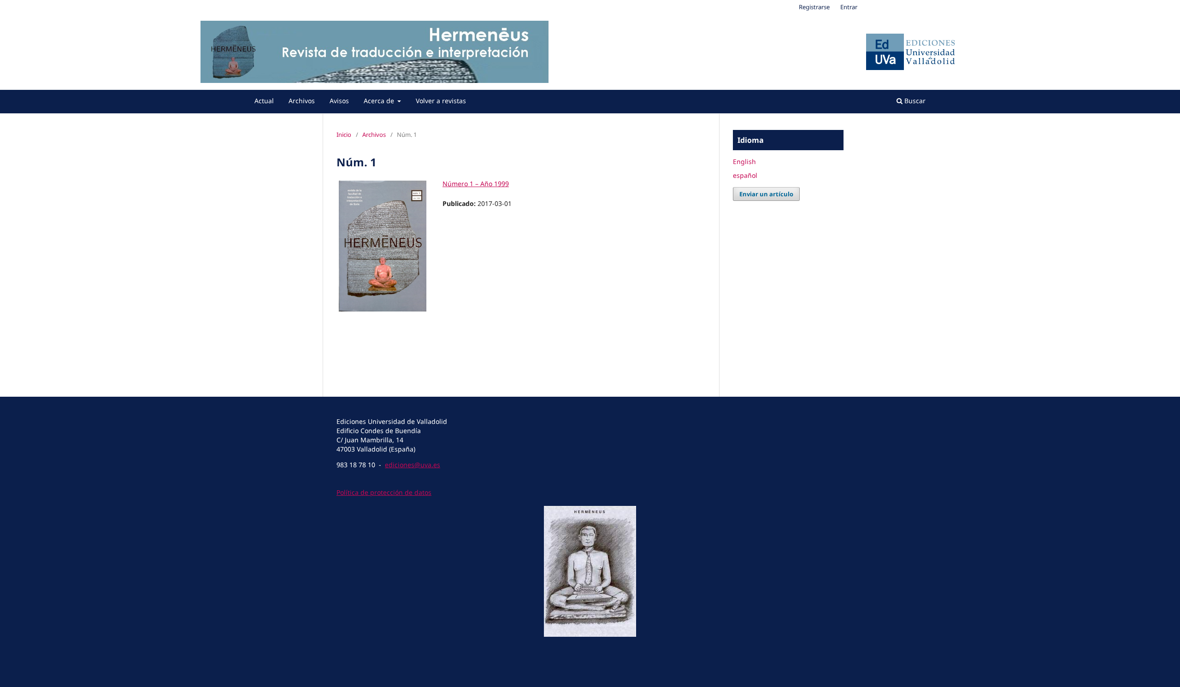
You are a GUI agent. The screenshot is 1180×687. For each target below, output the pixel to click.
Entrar (848, 7)
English (744, 161)
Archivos (302, 100)
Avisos (339, 100)
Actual (264, 100)
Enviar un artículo (766, 194)
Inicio (343, 134)
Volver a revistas (441, 100)
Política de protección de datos (383, 492)
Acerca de (380, 100)
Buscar (914, 100)
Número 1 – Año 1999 (475, 183)
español (745, 175)
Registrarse (814, 7)
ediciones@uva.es (412, 464)
